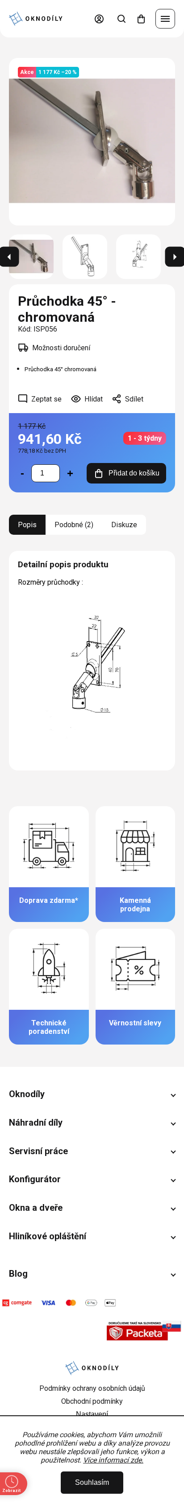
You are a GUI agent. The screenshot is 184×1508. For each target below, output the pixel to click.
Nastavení (92, 1414)
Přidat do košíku (134, 473)
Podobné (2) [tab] (73, 524)
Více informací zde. (113, 1460)
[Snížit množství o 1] (22, 473)
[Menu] (165, 19)
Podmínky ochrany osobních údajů (92, 1388)
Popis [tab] (27, 524)
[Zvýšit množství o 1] (70, 473)
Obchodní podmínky (92, 1401)
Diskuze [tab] (124, 524)
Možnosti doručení (61, 348)
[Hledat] (121, 18)
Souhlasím (92, 1482)
